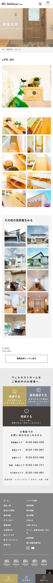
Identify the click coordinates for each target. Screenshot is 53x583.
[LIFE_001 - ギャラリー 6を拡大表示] (39, 162)
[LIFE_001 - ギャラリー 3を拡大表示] (14, 144)
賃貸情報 (30, 506)
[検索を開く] (40, 4)
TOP (3, 49)
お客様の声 (8, 530)
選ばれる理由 (9, 511)
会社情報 (30, 515)
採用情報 (30, 538)
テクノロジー (9, 520)
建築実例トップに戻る (26, 359)
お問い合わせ (31, 525)
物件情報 (30, 511)
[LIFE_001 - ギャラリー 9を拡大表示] (14, 198)
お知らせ (30, 520)
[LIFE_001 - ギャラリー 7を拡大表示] (14, 180)
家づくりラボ (9, 535)
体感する (7, 545)
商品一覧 (7, 506)
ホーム (6, 501)
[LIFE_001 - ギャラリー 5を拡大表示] (14, 162)
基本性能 (7, 515)
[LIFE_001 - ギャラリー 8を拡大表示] (39, 180)
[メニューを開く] (48, 3)
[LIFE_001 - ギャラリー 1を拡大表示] (14, 125)
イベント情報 (31, 501)
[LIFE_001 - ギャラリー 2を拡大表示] (39, 125)
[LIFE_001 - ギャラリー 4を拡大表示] (39, 144)
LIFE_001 (17, 49)
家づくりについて (11, 540)
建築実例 (10, 49)
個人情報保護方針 (33, 543)
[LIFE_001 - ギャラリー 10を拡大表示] (39, 198)
